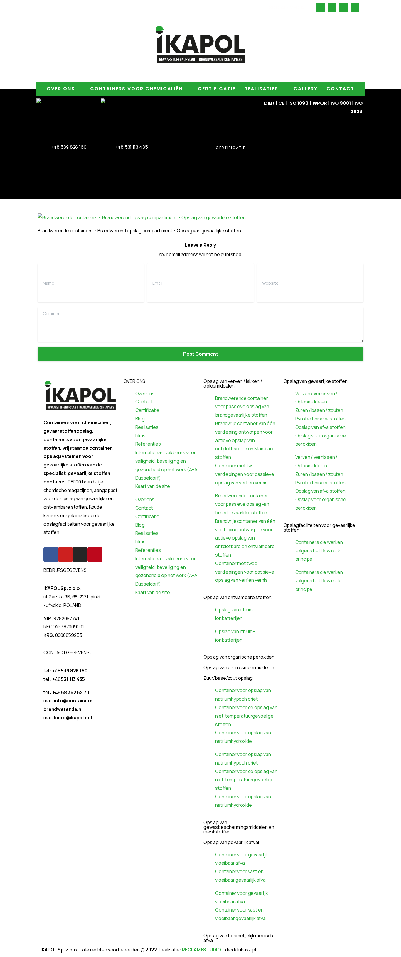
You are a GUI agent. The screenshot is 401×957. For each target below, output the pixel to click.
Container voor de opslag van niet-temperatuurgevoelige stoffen (246, 716)
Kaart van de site (152, 486)
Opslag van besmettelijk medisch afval (238, 938)
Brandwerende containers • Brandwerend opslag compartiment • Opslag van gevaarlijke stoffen (123, 7)
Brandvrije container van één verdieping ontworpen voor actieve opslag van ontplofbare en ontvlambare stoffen (245, 440)
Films (140, 435)
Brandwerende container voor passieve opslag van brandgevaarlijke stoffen (242, 406)
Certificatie (216, 88)
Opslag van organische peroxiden (238, 657)
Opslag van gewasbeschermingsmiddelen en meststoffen (238, 827)
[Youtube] (65, 554)
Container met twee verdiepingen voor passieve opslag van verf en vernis (244, 474)
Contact (340, 88)
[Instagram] (80, 554)
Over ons (61, 88)
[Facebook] (50, 554)
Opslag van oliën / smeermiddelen (238, 667)
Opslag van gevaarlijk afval (231, 842)
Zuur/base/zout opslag (228, 678)
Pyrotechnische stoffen (320, 418)
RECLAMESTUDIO (201, 949)
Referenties (148, 444)
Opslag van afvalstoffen (320, 427)
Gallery (306, 88)
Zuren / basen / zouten (319, 410)
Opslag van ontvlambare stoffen (237, 597)
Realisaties (261, 88)
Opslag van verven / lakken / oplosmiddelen (232, 383)
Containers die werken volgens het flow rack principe (319, 550)
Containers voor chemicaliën (136, 88)
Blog (140, 418)
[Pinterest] (94, 554)
